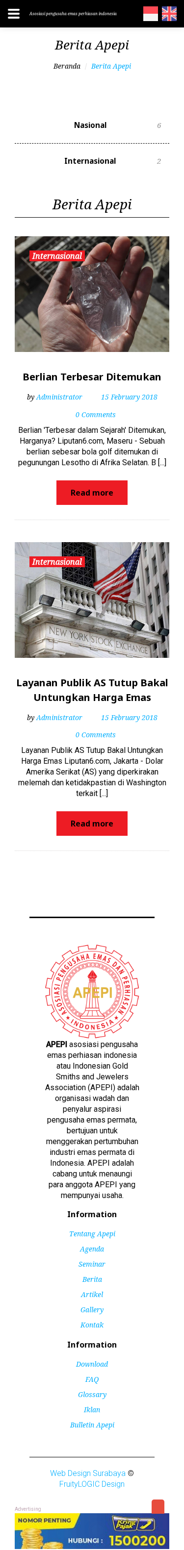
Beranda (66, 66)
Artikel (92, 1294)
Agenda (92, 1248)
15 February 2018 (129, 396)
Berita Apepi (111, 66)
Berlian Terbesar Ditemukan (92, 376)
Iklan (92, 1409)
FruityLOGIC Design (92, 1484)
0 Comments (96, 414)
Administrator (59, 396)
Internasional (112, 161)
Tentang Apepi (92, 1233)
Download (92, 1364)
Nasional (117, 125)
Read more (92, 492)
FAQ (92, 1379)
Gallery (92, 1309)
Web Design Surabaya (88, 1473)
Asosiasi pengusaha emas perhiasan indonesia (73, 13)
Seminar (92, 1264)
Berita (92, 1279)
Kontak (92, 1324)
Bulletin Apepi (92, 1424)
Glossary (92, 1394)
